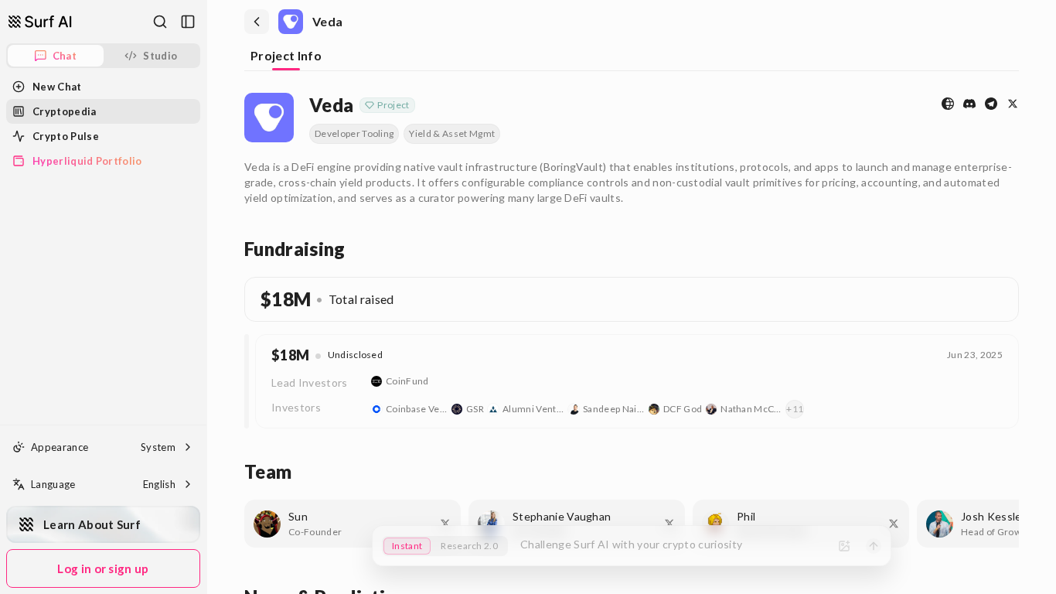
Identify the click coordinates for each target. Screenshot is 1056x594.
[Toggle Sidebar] (206, 297)
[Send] (873, 546)
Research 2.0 (469, 545)
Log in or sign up (102, 568)
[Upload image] (844, 546)
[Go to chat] (40, 21)
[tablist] (631, 57)
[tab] (286, 56)
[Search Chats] (160, 21)
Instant (407, 545)
